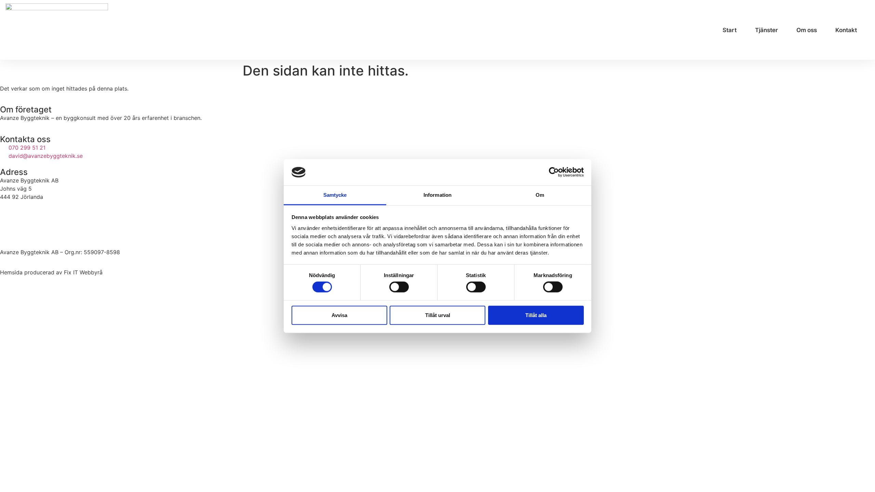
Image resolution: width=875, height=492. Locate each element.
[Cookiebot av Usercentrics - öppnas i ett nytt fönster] (554, 172)
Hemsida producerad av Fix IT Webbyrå (51, 272)
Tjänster (766, 30)
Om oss (806, 30)
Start (730, 30)
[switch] (399, 287)
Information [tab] (437, 195)
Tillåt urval (437, 315)
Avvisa (339, 315)
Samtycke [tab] (335, 195)
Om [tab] (540, 195)
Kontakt (846, 30)
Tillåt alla (536, 315)
